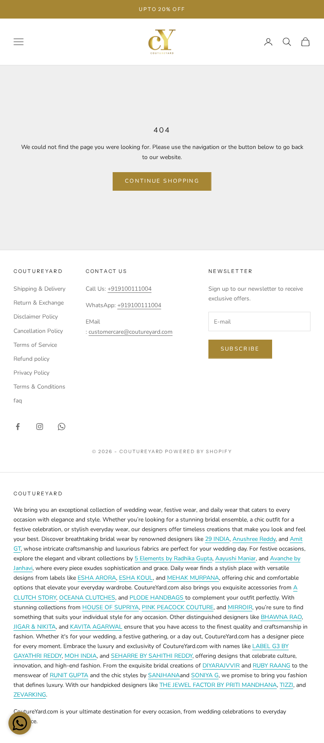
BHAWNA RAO (281, 617)
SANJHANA (164, 675)
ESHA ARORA (97, 578)
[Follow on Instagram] (39, 426)
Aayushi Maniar (235, 558)
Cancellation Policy (38, 331)
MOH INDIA (81, 656)
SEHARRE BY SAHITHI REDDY (151, 656)
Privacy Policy (31, 373)
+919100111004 (129, 289)
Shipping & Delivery (39, 289)
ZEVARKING (30, 695)
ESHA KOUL (136, 578)
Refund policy (31, 359)
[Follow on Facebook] (18, 426)
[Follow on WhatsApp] (61, 426)
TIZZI (286, 685)
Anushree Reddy (253, 539)
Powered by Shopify (198, 451)
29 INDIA (217, 539)
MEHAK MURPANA (193, 578)
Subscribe (240, 349)
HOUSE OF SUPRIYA (110, 607)
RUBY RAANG (271, 666)
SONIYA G (205, 675)
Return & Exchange (39, 303)
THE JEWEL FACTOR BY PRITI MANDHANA (218, 685)
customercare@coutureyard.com (131, 332)
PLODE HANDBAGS (157, 598)
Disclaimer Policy (36, 317)
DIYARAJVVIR (221, 666)
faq (18, 401)
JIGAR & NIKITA (35, 627)
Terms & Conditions (39, 387)
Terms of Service (35, 345)
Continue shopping (162, 181)
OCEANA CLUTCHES (87, 598)
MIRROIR (240, 607)
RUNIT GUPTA (69, 675)
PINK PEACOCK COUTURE (177, 607)
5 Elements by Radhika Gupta (173, 558)
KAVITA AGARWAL (96, 627)
